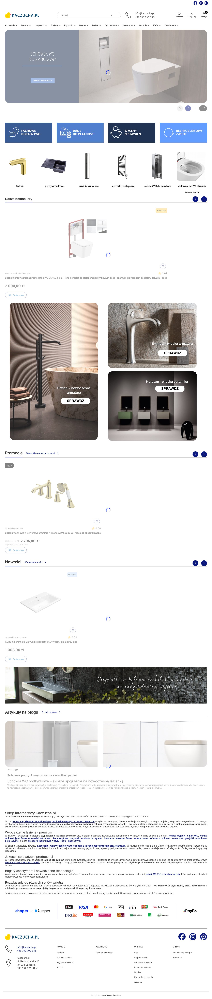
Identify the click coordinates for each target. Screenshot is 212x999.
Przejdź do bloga (49, 712)
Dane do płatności (103, 952)
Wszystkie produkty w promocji (40, 453)
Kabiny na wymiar (142, 967)
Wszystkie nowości (33, 562)
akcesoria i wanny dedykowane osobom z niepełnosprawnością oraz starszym (81, 846)
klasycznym (74, 841)
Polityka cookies (64, 957)
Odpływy (138, 972)
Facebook (177, 957)
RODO (60, 967)
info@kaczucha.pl (144, 13)
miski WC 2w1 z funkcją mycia (163, 874)
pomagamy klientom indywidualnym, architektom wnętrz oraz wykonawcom (53, 821)
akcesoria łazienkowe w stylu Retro (47, 841)
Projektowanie (140, 957)
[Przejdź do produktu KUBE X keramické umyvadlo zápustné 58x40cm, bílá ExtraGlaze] (41, 602)
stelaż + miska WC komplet (18, 273)
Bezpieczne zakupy (182, 952)
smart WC (192, 835)
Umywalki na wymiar (143, 977)
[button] (117, 15)
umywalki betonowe (39, 838)
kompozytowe (60, 838)
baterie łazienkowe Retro (118, 838)
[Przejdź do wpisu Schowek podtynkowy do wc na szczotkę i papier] (106, 744)
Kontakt (60, 952)
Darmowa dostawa (143, 962)
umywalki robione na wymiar (86, 838)
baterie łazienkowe (14, 528)
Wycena (138, 982)
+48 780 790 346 (144, 17)
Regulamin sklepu (65, 962)
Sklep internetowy (106, 995)
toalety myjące (177, 835)
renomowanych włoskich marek (22, 862)
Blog (136, 952)
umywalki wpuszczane (15, 637)
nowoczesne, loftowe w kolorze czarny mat (158, 838)
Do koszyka (18, 295)
